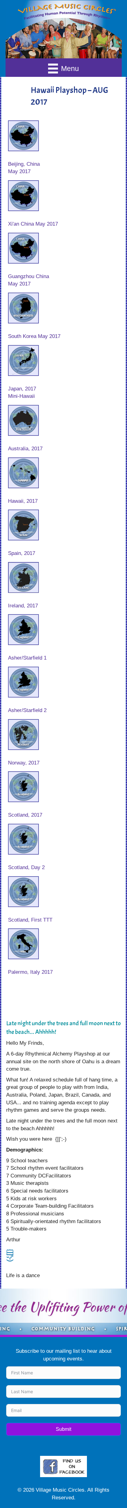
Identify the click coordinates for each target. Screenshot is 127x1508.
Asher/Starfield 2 (27, 710)
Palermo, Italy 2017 (30, 972)
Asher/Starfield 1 (27, 658)
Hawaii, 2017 (23, 501)
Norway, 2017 (23, 763)
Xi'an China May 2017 (33, 224)
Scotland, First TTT (30, 920)
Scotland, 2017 (25, 815)
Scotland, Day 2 (26, 867)
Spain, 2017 (21, 553)
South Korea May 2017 (34, 336)
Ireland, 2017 (23, 606)
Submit (63, 1429)
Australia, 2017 (25, 449)
